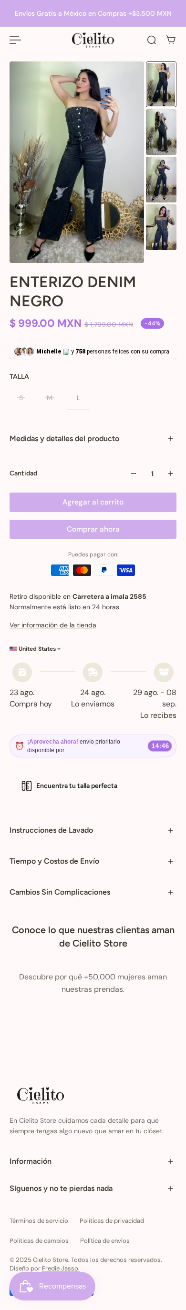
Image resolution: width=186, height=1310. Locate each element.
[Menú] (15, 40)
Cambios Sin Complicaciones (60, 892)
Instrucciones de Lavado (51, 830)
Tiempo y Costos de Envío (54, 861)
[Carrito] (170, 40)
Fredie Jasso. (61, 1268)
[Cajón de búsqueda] (151, 40)
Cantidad (23, 473)
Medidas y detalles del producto (64, 438)
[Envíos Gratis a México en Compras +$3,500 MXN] (93, 13)
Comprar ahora (93, 529)
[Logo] (93, 40)
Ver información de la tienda (53, 625)
